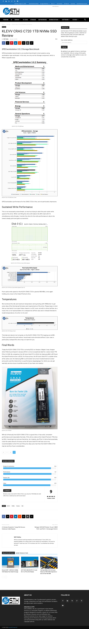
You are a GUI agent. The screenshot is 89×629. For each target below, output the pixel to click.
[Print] (27, 43)
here (33, 619)
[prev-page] (3, 577)
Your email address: (67, 40)
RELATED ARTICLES (8, 553)
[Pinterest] (11, 43)
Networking (42, 19)
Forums (5, 19)
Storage (33, 19)
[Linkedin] (6, 1)
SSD (22, 506)
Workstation (53, 19)
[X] (14, 1)
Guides (74, 19)
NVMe (13, 506)
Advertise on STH (29, 607)
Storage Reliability (44, 3)
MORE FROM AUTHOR (22, 553)
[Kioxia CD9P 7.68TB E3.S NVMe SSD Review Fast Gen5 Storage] (10, 563)
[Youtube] (17, 1)
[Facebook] (3, 1)
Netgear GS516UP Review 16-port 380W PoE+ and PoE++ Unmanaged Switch (46, 528)
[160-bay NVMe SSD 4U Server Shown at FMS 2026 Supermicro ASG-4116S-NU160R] (49, 563)
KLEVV (8, 506)
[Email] (23, 43)
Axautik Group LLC (13, 627)
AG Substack (59, 3)
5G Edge (25, 19)
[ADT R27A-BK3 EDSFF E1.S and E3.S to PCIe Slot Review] (29, 563)
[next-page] (6, 577)
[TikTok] (12, 1)
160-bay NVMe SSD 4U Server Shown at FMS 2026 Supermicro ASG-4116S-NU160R (48, 571)
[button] (85, 20)
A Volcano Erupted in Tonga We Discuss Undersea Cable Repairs (13, 528)
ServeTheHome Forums (82, 3)
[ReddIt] (19, 43)
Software (65, 19)
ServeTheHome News (34, 3)
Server (17, 19)
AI (11, 19)
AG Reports (66, 3)
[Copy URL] (31, 43)
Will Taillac (6, 39)
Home (3, 24)
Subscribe (73, 3)
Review (18, 506)
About (52, 3)
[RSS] (9, 1)
